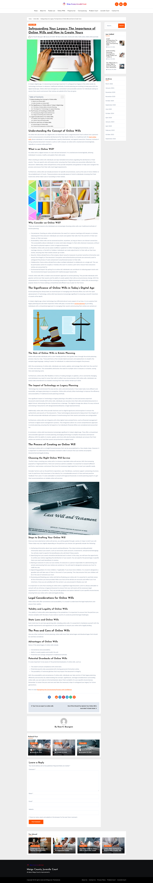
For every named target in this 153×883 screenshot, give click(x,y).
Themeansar (56, 880)
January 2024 (110, 122)
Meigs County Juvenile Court (42, 869)
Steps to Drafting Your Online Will (43, 114)
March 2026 (109, 84)
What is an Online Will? (39, 101)
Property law (72, 10)
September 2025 (111, 105)
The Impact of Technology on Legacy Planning (46, 109)
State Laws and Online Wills (41, 120)
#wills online (81, 37)
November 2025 (110, 96)
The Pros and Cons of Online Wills (41, 122)
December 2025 (110, 92)
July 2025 (109, 109)
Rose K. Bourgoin (38, 37)
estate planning (80, 303)
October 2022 (110, 134)
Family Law (51, 10)
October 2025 (110, 101)
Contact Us (115, 10)
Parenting (59, 846)
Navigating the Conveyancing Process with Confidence (54, 689)
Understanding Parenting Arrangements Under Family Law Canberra (111, 54)
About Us (43, 10)
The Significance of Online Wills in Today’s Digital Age (47, 105)
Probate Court (93, 10)
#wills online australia (92, 37)
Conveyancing (82, 10)
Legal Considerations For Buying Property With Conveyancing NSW (112, 42)
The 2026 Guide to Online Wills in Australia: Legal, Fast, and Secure (39, 747)
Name (31, 793)
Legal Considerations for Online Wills (42, 116)
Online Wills (61, 10)
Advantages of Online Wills (40, 124)
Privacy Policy (101, 880)
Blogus (48, 880)
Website (31, 809)
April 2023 (109, 126)
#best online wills (62, 37)
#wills (76, 37)
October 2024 (110, 113)
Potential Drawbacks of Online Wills (43, 126)
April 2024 (109, 117)
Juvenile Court (104, 10)
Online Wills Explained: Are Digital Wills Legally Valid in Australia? (64, 747)
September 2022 (111, 139)
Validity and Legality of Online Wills (43, 118)
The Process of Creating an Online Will (42, 111)
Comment (32, 769)
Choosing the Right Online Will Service (43, 112)
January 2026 (110, 88)
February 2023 (110, 130)
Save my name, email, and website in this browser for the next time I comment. (54, 817)
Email (31, 801)
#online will (71, 37)
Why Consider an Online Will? (41, 103)
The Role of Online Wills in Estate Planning (45, 107)
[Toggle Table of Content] (61, 97)
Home (36, 10)
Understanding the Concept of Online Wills (43, 99)
